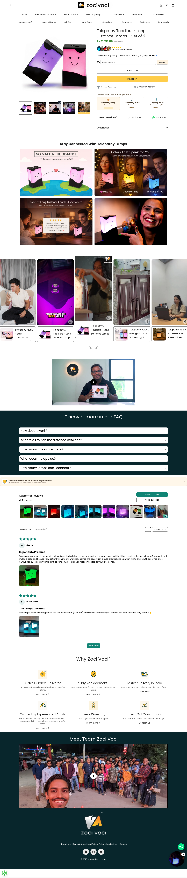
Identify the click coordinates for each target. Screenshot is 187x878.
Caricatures (117, 14)
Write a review (152, 494)
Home (24, 14)
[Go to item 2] (40, 511)
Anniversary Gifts (25, 22)
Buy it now (132, 78)
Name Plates (137, 14)
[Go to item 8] (122, 511)
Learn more (41, 694)
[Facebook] (86, 852)
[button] (173, 5)
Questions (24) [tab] (40, 529)
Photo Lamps (70, 14)
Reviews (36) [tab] (26, 529)
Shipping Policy (112, 844)
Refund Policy (98, 844)
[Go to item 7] (109, 511)
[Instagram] (93, 852)
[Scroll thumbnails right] (165, 511)
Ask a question (152, 499)
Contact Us (127, 22)
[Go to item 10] (150, 511)
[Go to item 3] (54, 511)
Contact (123, 844)
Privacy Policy (66, 844)
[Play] (93, 382)
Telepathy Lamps (93, 14)
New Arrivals (163, 22)
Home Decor (86, 22)
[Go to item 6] (95, 511)
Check (162, 62)
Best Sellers (145, 22)
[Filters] (148, 529)
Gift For (67, 22)
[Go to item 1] (26, 511)
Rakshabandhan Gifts (44, 14)
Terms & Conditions (82, 844)
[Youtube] (101, 852)
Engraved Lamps (49, 22)
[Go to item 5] (81, 511)
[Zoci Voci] (93, 5)
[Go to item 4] (67, 511)
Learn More (144, 691)
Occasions (107, 22)
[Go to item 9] (136, 511)
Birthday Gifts (160, 14)
